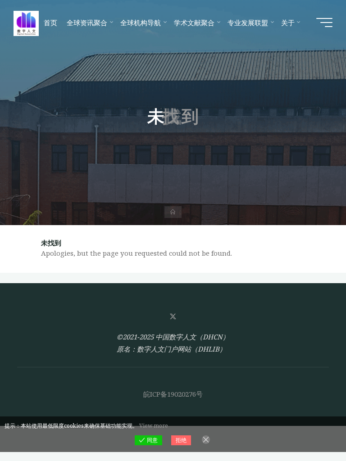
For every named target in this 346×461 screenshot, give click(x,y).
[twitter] (173, 316)
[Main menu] (324, 22)
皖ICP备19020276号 (173, 393)
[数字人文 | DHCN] (26, 22)
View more (153, 425)
